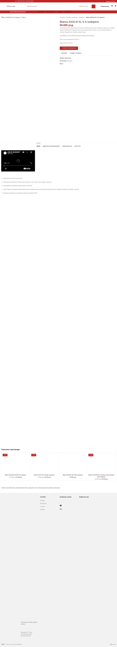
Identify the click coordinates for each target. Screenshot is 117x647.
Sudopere (81, 17)
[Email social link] (102, 1)
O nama (42, 506)
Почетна (62, 17)
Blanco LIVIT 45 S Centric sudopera (44, 475)
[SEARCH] (93, 6)
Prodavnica (43, 503)
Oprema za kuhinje (72, 17)
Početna (42, 500)
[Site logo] (11, 6)
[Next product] (115, 17)
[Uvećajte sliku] (4, 15)
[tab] (38, 145)
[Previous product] (111, 17)
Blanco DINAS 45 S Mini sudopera (73, 475)
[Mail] (61, 509)
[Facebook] (61, 506)
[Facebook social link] (99, 1)
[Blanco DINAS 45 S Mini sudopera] (72, 463)
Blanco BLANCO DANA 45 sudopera (15, 475)
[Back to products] (113, 17)
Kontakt (42, 509)
